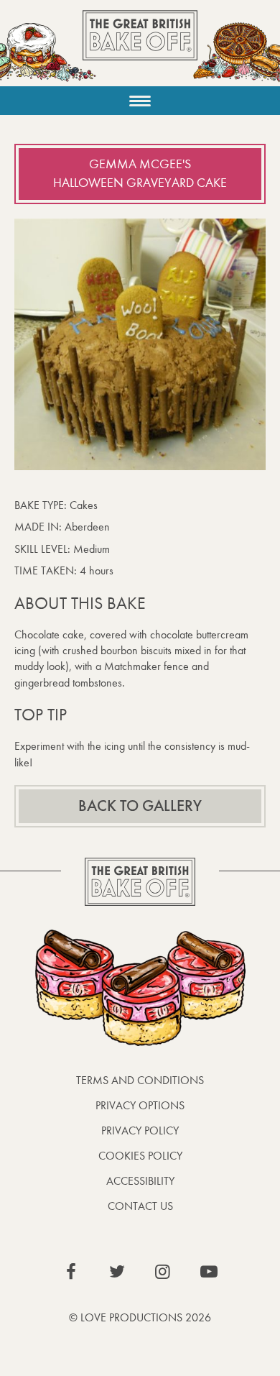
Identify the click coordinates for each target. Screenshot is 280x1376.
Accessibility (140, 1181)
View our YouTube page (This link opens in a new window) (209, 1271)
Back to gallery (140, 806)
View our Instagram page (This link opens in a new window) (163, 1271)
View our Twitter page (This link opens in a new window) (117, 1271)
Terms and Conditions (140, 1080)
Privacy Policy (140, 1130)
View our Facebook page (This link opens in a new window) (71, 1271)
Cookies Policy (140, 1155)
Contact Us (140, 1206)
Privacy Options (140, 1105)
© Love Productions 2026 (140, 1317)
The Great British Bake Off (140, 48)
